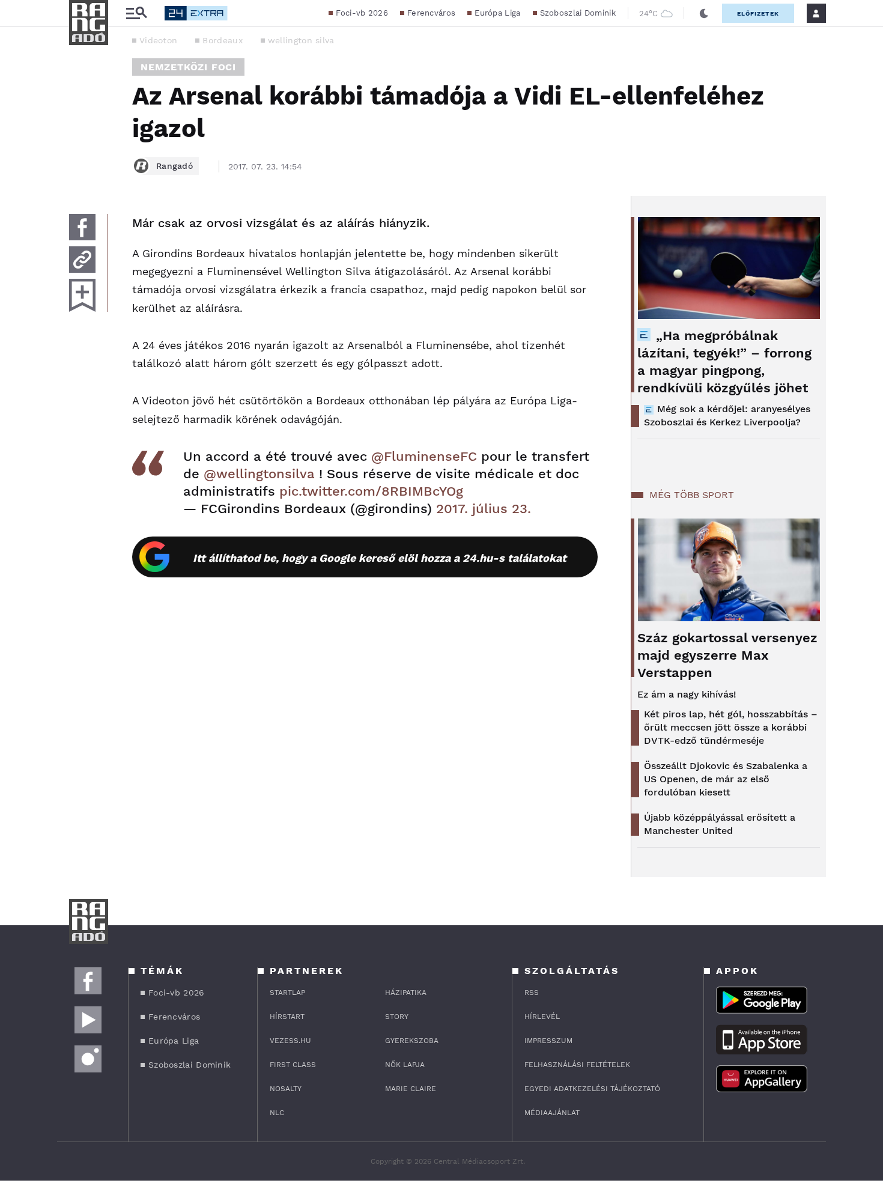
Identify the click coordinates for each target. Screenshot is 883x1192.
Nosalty (286, 1088)
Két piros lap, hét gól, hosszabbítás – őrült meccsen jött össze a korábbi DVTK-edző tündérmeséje (731, 727)
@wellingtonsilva (259, 473)
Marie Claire (410, 1088)
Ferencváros (431, 12)
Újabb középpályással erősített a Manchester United (719, 824)
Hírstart (287, 1016)
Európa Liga (497, 12)
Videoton (158, 40)
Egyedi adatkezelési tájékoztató (592, 1088)
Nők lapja (405, 1064)
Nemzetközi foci (188, 67)
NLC (277, 1112)
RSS (531, 992)
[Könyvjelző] (82, 295)
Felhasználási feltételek (577, 1064)
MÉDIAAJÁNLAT (552, 1112)
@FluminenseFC (424, 456)
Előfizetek (758, 13)
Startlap (287, 992)
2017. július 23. (483, 508)
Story (396, 1016)
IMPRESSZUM (548, 1040)
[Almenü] (136, 13)
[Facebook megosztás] (82, 227)
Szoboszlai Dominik (578, 12)
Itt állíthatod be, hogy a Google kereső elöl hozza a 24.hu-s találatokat (379, 558)
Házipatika (405, 992)
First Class (293, 1064)
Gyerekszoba (411, 1040)
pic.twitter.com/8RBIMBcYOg (371, 491)
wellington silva (301, 40)
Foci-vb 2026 (362, 12)
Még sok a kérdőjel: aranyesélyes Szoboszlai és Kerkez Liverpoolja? (727, 415)
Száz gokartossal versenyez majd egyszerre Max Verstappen (727, 655)
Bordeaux (222, 40)
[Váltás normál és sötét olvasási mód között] (704, 13)
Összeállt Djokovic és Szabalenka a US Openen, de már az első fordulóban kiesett (725, 779)
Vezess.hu (290, 1040)
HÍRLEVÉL (542, 1016)
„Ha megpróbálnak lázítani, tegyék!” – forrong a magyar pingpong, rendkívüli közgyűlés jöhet (724, 361)
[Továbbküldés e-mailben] (82, 259)
